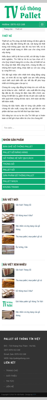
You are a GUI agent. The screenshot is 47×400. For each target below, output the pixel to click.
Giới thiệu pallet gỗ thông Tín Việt (29, 301)
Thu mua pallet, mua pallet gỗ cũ (29, 236)
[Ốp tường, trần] (8, 250)
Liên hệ (10, 386)
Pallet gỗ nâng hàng (15, 152)
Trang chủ (8, 29)
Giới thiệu (11, 376)
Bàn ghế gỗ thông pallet (18, 146)
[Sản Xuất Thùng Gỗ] (8, 207)
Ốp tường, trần (22, 247)
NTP (34, 395)
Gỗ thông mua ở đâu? (24, 215)
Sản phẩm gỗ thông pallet (18, 175)
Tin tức (10, 381)
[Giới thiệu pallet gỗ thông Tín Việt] (8, 304)
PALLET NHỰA (10, 181)
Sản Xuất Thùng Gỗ (23, 205)
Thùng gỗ (8, 164)
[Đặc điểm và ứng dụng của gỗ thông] (8, 229)
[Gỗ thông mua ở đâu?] (8, 218)
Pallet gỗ (8, 170)
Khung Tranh (11, 187)
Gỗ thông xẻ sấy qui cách (18, 158)
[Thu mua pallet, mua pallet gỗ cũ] (8, 239)
